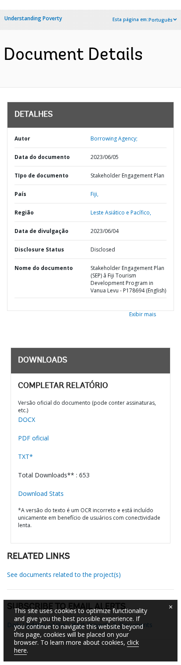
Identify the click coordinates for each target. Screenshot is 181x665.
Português (160, 20)
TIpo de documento (41, 175)
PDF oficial (33, 438)
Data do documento (42, 157)
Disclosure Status (39, 249)
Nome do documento (43, 268)
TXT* (25, 456)
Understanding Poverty (33, 18)
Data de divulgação (41, 231)
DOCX (26, 419)
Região (24, 212)
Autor (22, 138)
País (20, 194)
